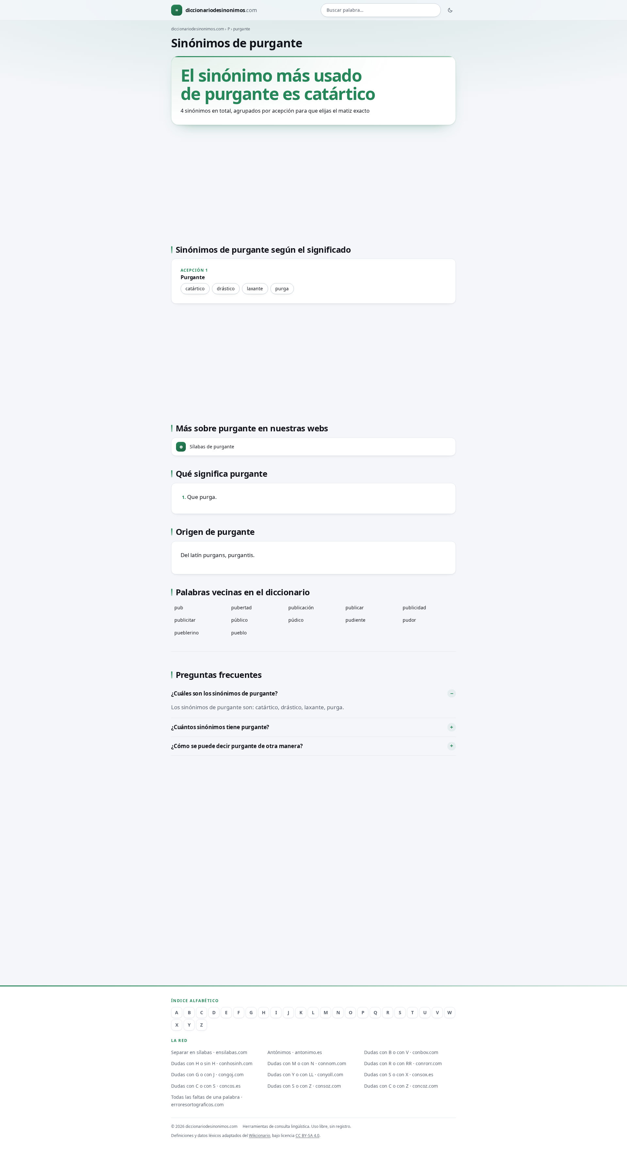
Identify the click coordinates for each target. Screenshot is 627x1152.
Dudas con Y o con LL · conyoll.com (305, 1074)
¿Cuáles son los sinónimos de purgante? (224, 693)
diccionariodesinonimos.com (197, 29)
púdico (295, 620)
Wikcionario (259, 1135)
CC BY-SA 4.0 (307, 1135)
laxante (255, 288)
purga (282, 288)
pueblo (239, 633)
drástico (225, 288)
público (239, 620)
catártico (194, 288)
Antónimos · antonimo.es (294, 1052)
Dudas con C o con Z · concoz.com (401, 1086)
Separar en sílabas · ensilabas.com (209, 1052)
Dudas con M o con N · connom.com (306, 1063)
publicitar (185, 620)
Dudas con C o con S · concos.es (206, 1086)
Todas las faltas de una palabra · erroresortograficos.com (206, 1101)
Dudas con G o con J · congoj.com (207, 1074)
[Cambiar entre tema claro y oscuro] (450, 10)
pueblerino (186, 633)
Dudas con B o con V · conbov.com (401, 1052)
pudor (409, 620)
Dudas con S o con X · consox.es (398, 1074)
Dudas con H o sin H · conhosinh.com (211, 1063)
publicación (301, 607)
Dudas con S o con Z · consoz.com (304, 1086)
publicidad (414, 607)
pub (178, 607)
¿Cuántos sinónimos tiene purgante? (220, 727)
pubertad (241, 607)
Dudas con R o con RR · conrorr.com (403, 1063)
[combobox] (381, 10)
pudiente (355, 620)
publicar (355, 607)
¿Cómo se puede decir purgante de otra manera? (236, 746)
